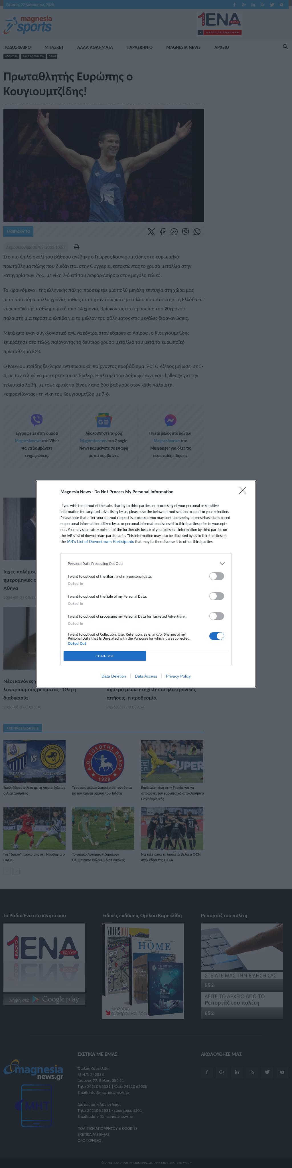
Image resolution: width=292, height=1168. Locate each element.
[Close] (244, 492)
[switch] (216, 576)
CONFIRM (105, 656)
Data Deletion (114, 676)
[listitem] (146, 564)
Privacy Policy (178, 676)
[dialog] (146, 584)
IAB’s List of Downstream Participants (100, 541)
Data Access (146, 676)
